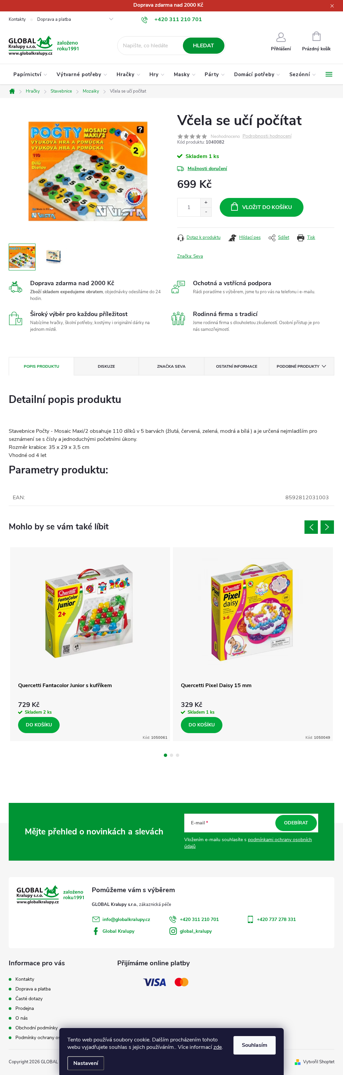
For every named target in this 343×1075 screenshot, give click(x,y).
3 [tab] (177, 755)
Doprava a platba (54, 19)
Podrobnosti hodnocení (267, 136)
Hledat (203, 45)
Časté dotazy (29, 998)
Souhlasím (254, 1045)
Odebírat (296, 823)
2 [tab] (171, 755)
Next (327, 527)
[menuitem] (30, 74)
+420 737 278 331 (276, 919)
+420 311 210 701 (199, 919)
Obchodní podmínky (36, 1028)
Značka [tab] (171, 366)
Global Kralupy (118, 931)
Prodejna (24, 1008)
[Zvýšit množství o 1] (205, 202)
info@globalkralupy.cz (126, 919)
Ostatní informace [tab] (236, 366)
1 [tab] (165, 755)
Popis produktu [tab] (41, 366)
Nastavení (85, 1063)
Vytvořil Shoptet (318, 1062)
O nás (21, 1018)
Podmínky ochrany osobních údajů (51, 1037)
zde (217, 1047)
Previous (311, 527)
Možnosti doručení (207, 168)
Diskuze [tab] (106, 366)
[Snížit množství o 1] (205, 211)
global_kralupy (196, 931)
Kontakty (17, 19)
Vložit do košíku (267, 207)
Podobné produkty (298, 366)
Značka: (190, 256)
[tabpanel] (90, 644)
